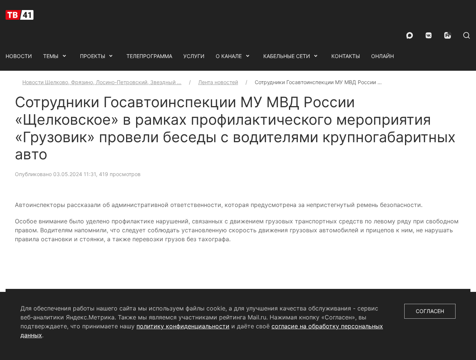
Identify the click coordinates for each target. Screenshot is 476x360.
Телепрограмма (149, 56)
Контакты (345, 56)
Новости (19, 56)
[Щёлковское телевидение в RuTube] (447, 35)
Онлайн (382, 56)
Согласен (430, 311)
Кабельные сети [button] (286, 56)
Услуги (194, 56)
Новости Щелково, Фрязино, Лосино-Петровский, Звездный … (101, 82)
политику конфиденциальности (182, 326)
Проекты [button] (92, 56)
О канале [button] (229, 56)
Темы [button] (50, 56)
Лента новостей (218, 82)
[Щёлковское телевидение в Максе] (410, 35)
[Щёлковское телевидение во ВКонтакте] (428, 35)
